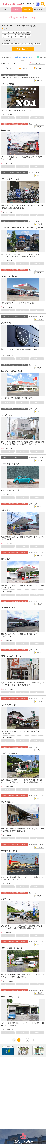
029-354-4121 (7, 115)
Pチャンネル (27, 9)
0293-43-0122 (8, 835)
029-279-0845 (8, 261)
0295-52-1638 (8, 640)
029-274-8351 (7, 212)
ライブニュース (38, 9)
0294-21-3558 (8, 689)
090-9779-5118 (8, 495)
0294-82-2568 (8, 1030)
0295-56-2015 (8, 592)
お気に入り (40, 80)
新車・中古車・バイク (25, 57)
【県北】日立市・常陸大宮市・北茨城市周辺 (16, 34)
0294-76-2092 (8, 307)
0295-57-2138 (7, 543)
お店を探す (16, 9)
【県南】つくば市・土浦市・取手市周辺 (14, 37)
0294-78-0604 (8, 981)
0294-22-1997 (7, 738)
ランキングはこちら (38, 63)
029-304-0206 (8, 356)
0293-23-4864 (8, 786)
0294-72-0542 (8, 163)
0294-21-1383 (7, 884)
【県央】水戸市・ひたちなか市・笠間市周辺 (16, 32)
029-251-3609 (8, 448)
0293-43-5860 (8, 932)
